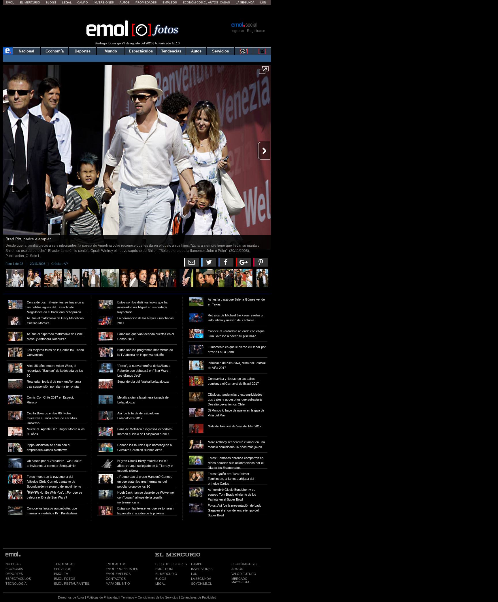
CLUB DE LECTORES (171, 564)
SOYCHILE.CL (201, 583)
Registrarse (256, 31)
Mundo (111, 51)
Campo (82, 2)
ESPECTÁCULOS (18, 578)
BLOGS (160, 578)
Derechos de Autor (71, 597)
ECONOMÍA (14, 569)
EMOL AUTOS (116, 564)
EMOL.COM (164, 569)
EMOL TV (61, 573)
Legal (67, 2)
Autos (125, 2)
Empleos (170, 2)
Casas (225, 2)
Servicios (220, 51)
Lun (263, 2)
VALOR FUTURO (243, 573)
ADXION (237, 569)
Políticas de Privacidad (102, 597)
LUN (194, 573)
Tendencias (171, 51)
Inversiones (104, 2)
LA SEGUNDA (201, 578)
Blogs (51, 2)
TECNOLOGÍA (16, 583)
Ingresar (237, 31)
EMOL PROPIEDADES (122, 569)
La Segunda (245, 2)
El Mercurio (30, 2)
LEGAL (160, 583)
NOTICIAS (12, 564)
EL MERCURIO (166, 573)
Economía (55, 51)
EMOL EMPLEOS (118, 573)
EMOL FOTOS (64, 578)
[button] (264, 72)
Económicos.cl (195, 2)
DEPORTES (14, 573)
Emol (10, 2)
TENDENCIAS (64, 564)
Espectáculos (141, 51)
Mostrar (137, 13)
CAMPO (197, 564)
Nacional (26, 51)
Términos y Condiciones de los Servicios (149, 597)
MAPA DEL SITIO (118, 583)
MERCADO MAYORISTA (240, 580)
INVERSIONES (201, 569)
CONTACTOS (116, 578)
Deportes (82, 51)
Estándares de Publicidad (198, 597)
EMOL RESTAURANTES (71, 583)
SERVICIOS (62, 569)
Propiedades (146, 2)
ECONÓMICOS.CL (245, 564)
